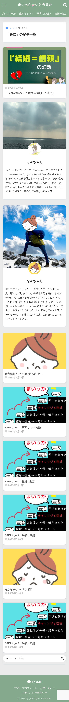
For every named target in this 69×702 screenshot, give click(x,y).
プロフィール (9, 13)
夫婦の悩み (60, 13)
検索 (62, 658)
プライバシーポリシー (34, 692)
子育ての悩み (44, 13)
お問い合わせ (47, 688)
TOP (16, 688)
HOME (36, 682)
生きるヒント (26, 13)
